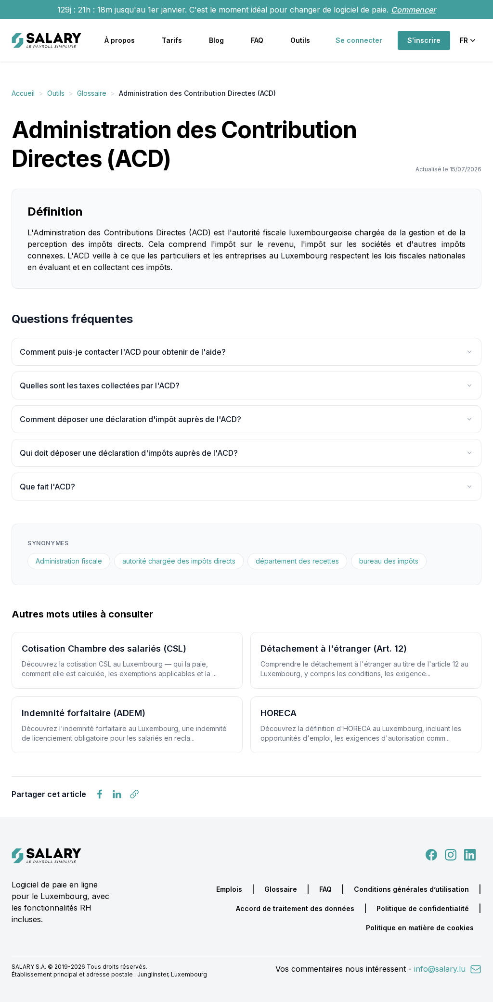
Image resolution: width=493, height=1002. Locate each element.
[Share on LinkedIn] (117, 794)
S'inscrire (424, 40)
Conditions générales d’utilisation (411, 889)
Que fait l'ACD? (47, 486)
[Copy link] (134, 794)
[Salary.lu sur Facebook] (432, 854)
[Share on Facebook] (99, 794)
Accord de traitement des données (295, 908)
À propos (119, 40)
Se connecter (359, 40)
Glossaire (91, 93)
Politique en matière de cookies (420, 928)
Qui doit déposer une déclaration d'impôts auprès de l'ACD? (129, 453)
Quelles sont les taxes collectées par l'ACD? (100, 385)
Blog (216, 40)
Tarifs (172, 40)
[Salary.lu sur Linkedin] (469, 854)
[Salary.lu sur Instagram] (448, 854)
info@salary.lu (441, 969)
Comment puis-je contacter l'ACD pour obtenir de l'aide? (123, 352)
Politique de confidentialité (422, 908)
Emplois (229, 889)
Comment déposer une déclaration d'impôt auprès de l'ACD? (130, 419)
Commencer (413, 9)
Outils (300, 40)
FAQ (257, 40)
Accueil (23, 93)
